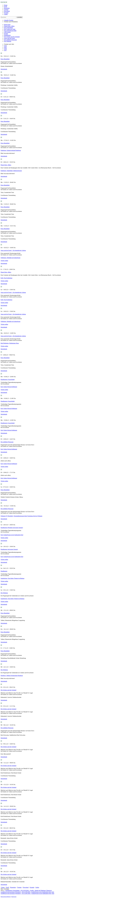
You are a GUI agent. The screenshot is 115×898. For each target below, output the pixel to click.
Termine (6, 9)
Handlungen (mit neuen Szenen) (9, 549)
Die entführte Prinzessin (10, 39)
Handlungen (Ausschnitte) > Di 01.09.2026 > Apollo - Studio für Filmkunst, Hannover (28, 890)
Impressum (13, 896)
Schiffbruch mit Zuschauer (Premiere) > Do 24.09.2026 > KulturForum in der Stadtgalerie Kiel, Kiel (27, 893)
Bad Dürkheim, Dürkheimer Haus (10, 343)
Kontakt (6, 12)
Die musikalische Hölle (10, 30)
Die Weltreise (7, 41)
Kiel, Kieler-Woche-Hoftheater (9, 386)
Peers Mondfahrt (8, 27)
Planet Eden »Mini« (9, 26)
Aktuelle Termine (8, 20)
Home (5, 5)
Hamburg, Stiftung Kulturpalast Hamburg (12, 675)
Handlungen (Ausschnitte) (8, 379)
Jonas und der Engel (9, 38)
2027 (5, 50)
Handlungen (7, 35)
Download (7, 11)
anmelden (19, 17)
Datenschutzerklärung (6, 896)
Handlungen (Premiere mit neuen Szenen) (12, 527)
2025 (5, 47)
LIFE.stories (7, 32)
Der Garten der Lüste (9, 29)
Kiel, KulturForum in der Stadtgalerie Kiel (12, 535)
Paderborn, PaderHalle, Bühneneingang (11, 170)
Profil (5, 6)
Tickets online (4, 260)
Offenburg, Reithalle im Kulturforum (10, 257)
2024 (5, 45)
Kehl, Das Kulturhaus (6, 278)
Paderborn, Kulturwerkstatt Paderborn (11, 150)
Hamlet (6, 33)
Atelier (6, 14)
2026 (5, 48)
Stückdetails (4, 69)
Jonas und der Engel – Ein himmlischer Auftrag (13, 250)
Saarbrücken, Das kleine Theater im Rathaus (12, 578)
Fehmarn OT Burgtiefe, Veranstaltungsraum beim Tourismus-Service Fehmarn (21, 516)
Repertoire (7, 8)
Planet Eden (7, 24)
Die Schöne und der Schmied (12, 36)
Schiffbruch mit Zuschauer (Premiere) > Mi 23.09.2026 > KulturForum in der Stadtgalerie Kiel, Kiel (27, 892)
